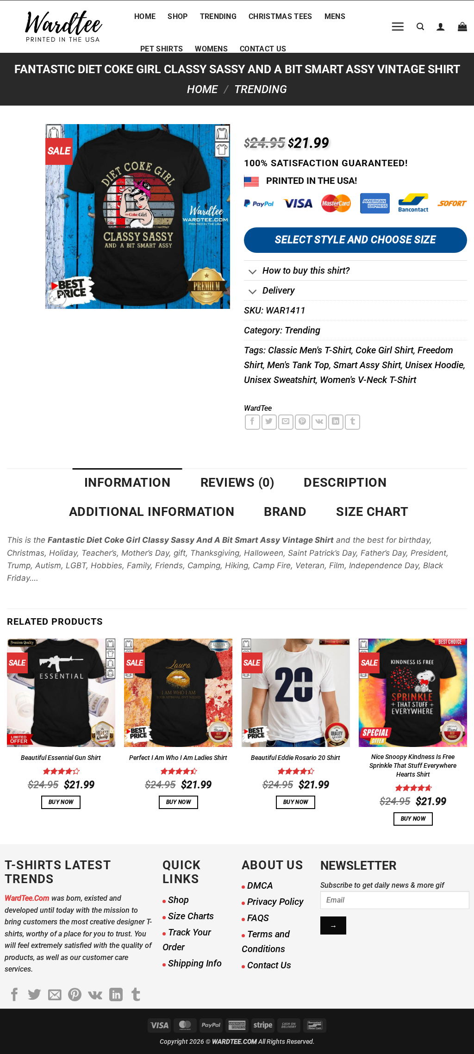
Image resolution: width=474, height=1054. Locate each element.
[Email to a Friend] (285, 422)
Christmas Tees (280, 16)
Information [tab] (127, 482)
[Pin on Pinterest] (302, 422)
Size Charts (191, 916)
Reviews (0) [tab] (237, 482)
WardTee (258, 408)
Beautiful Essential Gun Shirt (61, 758)
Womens (211, 48)
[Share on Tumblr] (352, 422)
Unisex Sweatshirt (280, 379)
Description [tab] (345, 482)
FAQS (258, 917)
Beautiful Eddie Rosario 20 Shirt (295, 758)
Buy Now (61, 802)
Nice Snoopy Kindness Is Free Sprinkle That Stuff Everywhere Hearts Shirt (412, 765)
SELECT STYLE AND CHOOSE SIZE (355, 239)
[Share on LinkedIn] (335, 422)
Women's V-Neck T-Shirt (368, 379)
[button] (398, 26)
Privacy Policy (275, 901)
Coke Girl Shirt (384, 350)
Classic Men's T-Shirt (309, 350)
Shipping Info (195, 963)
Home (145, 16)
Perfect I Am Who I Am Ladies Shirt (178, 758)
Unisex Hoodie (434, 364)
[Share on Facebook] (252, 422)
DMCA (260, 885)
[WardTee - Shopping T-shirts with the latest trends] (63, 26)
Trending (218, 16)
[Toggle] (253, 273)
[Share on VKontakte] (319, 422)
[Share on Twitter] (269, 422)
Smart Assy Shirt (367, 364)
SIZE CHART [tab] (372, 511)
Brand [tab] (285, 511)
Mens (334, 16)
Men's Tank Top (298, 364)
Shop (177, 16)
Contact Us (263, 48)
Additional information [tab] (152, 511)
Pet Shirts (161, 48)
